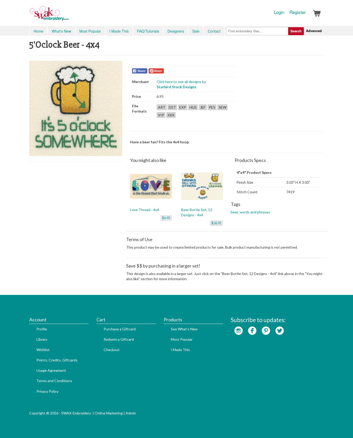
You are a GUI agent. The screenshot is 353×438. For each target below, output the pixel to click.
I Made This (119, 31)
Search (296, 30)
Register (297, 12)
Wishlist (43, 349)
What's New (61, 31)
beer (234, 212)
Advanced (314, 30)
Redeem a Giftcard (119, 339)
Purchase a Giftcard (120, 329)
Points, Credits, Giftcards (57, 360)
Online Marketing (109, 413)
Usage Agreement (51, 370)
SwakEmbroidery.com (68, 15)
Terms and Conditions (54, 380)
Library (41, 339)
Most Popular (90, 31)
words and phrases (255, 212)
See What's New (184, 329)
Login (279, 12)
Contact (214, 31)
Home (38, 31)
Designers (175, 31)
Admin (131, 413)
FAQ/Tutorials (148, 31)
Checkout (112, 349)
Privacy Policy (47, 391)
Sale (195, 31)
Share (141, 70)
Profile (41, 329)
